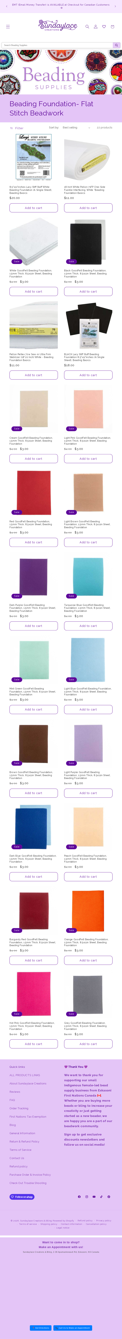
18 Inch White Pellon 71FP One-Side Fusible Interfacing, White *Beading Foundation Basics (84, 190)
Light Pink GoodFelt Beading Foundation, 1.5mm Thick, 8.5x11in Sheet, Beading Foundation (87, 441)
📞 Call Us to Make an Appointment (73, 1328)
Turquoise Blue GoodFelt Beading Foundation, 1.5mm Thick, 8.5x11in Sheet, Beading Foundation (87, 608)
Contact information (71, 1224)
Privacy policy (103, 1220)
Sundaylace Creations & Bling (36, 1221)
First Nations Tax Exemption (28, 1116)
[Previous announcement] (6, 6)
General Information (22, 1133)
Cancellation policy (96, 1224)
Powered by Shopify (63, 1221)
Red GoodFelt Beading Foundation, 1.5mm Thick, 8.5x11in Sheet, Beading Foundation (31, 524)
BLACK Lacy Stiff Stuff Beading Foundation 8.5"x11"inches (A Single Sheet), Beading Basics (84, 357)
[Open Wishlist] (104, 26)
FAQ (12, 1100)
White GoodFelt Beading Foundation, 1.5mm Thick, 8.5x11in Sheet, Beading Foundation (31, 273)
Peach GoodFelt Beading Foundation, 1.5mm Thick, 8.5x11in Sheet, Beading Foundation (85, 859)
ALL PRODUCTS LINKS (25, 1075)
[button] (8, 26)
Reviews (15, 1091)
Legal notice (62, 1228)
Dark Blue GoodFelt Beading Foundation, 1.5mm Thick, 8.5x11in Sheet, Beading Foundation (33, 859)
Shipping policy (49, 1224)
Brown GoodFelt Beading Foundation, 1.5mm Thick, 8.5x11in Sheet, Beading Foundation (31, 775)
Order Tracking (19, 1108)
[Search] (116, 45)
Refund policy (18, 1166)
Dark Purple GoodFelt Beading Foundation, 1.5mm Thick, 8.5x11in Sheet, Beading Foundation (33, 608)
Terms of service (28, 1224)
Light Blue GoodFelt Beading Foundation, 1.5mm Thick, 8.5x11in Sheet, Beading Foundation (88, 691)
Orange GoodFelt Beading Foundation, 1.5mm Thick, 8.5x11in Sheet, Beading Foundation (86, 942)
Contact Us (17, 1158)
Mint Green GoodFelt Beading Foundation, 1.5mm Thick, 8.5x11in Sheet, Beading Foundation (33, 691)
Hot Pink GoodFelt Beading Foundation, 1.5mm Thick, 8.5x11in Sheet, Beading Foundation (32, 1026)
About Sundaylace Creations (28, 1083)
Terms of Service (20, 1149)
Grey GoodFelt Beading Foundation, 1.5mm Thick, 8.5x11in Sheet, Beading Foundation (85, 1026)
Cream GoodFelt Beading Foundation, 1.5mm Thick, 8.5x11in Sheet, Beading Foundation (31, 441)
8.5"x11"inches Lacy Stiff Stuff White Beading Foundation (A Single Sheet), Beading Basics (31, 190)
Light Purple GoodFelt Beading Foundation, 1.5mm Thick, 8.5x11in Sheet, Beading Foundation (87, 775)
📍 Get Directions (40, 1328)
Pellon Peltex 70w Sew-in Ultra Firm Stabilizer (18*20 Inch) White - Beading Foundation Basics (32, 357)
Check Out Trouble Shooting (28, 1183)
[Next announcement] (115, 6)
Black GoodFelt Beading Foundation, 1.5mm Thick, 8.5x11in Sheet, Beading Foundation (85, 273)
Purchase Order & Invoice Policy (30, 1174)
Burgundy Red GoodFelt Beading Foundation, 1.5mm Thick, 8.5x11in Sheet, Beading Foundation (33, 942)
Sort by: (54, 127)
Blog (13, 1125)
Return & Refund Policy (24, 1141)
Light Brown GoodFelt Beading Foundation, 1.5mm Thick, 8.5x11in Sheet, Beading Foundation (87, 524)
